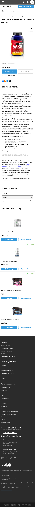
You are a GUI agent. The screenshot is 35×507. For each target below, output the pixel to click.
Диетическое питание (7, 348)
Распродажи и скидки (7, 370)
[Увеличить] (17, 45)
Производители (5, 398)
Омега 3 (3, 376)
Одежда (3, 353)
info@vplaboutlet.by (12, 436)
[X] (10, 81)
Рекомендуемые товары (7, 373)
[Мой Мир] (7, 81)
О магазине (4, 417)
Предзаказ (10, 71)
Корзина (25, 505)
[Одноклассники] (5, 81)
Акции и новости (5, 393)
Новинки (3, 365)
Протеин (3, 378)
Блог (2, 395)
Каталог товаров (26, 7)
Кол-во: (5, 75)
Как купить (4, 401)
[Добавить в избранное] (31, 29)
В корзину (10, 239)
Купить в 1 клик (26, 71)
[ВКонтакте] (3, 81)
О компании (4, 390)
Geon (19, 166)
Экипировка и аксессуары (8, 356)
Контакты (3, 409)
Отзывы (3, 419)
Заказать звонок (10, 432)
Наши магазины (5, 387)
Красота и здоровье (6, 351)
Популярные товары (6, 368)
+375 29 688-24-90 (16, 180)
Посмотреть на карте (6, 490)
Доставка (3, 403)
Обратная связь (5, 422)
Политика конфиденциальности (9, 411)
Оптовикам (4, 406)
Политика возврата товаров (8, 414)
